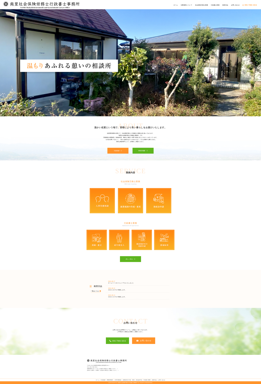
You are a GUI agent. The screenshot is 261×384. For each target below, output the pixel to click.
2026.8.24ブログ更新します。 (117, 290)
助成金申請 (139, 380)
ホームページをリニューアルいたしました (121, 283)
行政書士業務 (215, 5)
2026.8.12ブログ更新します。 (117, 297)
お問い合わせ (235, 5)
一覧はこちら (95, 291)
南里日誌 (225, 5)
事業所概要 (141, 150)
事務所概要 (110, 380)
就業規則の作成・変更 (129, 380)
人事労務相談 (117, 380)
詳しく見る (129, 259)
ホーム (176, 5)
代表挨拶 (116, 150)
